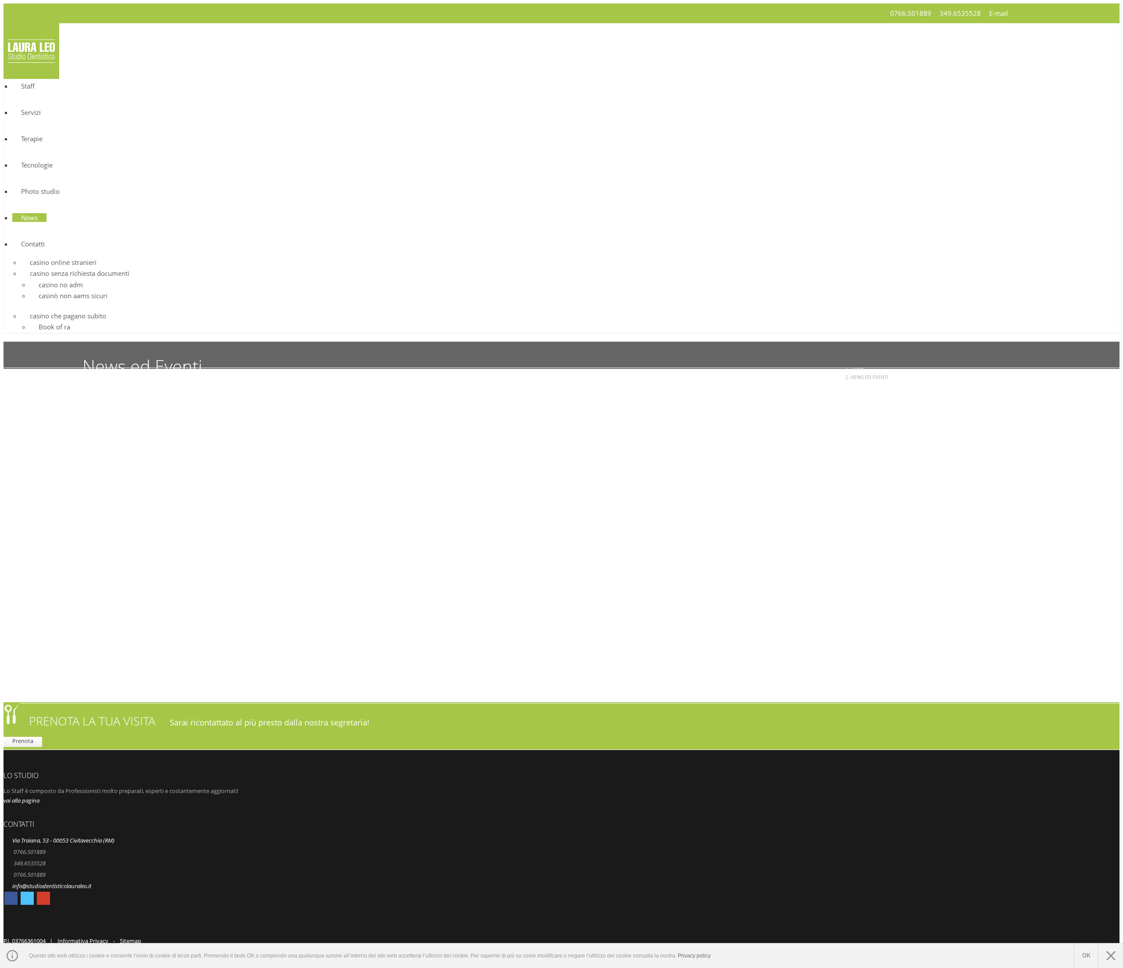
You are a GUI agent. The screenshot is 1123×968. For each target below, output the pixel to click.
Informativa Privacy (82, 941)
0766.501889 (910, 13)
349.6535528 (960, 13)
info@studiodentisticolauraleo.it (51, 886)
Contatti (33, 243)
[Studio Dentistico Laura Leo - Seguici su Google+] (43, 899)
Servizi (31, 112)
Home (858, 369)
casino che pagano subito (68, 315)
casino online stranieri (63, 262)
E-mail (998, 13)
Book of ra (54, 326)
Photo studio (40, 191)
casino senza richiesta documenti (79, 273)
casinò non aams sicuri (73, 295)
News (29, 217)
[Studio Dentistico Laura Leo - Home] (31, 73)
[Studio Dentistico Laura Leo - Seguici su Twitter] (27, 899)
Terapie (32, 138)
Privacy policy (694, 956)
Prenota (22, 741)
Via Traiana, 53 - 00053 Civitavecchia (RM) (63, 840)
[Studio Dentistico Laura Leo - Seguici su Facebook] (11, 899)
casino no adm (61, 284)
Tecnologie (37, 165)
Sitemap (130, 941)
